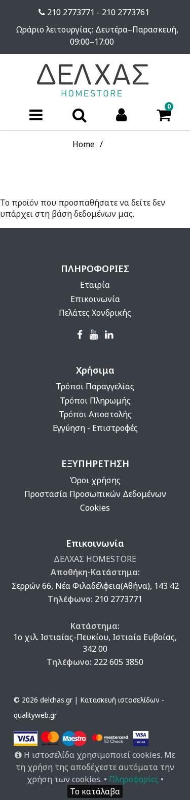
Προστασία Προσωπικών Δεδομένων (95, 493)
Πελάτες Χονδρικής (95, 312)
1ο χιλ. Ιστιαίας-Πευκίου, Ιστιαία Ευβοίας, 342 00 (95, 642)
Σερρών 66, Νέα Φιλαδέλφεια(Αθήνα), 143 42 (95, 585)
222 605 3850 (118, 662)
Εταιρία (95, 284)
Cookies (95, 507)
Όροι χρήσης (95, 480)
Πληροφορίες (134, 779)
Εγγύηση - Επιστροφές (95, 428)
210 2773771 (118, 599)
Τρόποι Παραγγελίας (95, 386)
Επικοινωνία (95, 299)
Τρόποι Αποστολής (95, 414)
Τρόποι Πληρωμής (95, 400)
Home (83, 144)
